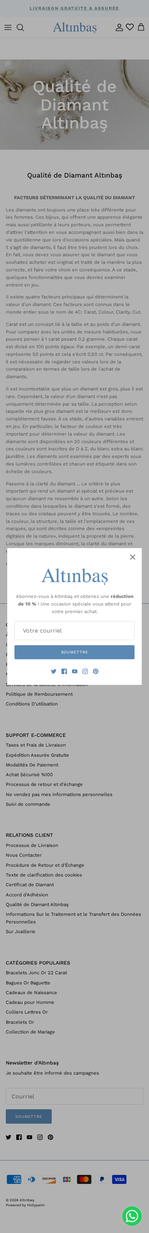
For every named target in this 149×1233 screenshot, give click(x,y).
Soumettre (74, 652)
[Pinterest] (95, 671)
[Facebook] (64, 671)
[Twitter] (53, 671)
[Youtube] (74, 671)
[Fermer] (133, 557)
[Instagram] (85, 671)
